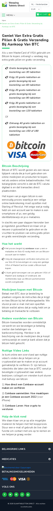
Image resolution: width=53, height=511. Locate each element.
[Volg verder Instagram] (22, 494)
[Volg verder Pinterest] (16, 494)
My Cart (44, 14)
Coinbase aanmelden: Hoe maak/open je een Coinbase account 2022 (25, 395)
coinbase (29, 248)
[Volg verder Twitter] (10, 494)
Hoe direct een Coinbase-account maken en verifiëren (23, 386)
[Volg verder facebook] (4, 494)
